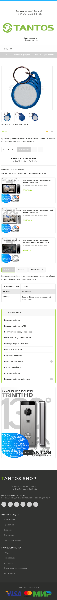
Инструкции (9, 573)
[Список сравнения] (55, 48)
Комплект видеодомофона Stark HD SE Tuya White (38, 211)
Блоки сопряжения (13, 355)
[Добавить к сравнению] (40, 149)
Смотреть (28, 453)
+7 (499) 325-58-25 (29, 13)
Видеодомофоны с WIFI (15, 326)
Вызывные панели (13, 349)
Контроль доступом (13, 361)
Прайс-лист (9, 525)
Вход (6, 552)
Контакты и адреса (12, 540)
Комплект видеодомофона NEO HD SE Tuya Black (37, 181)
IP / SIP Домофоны (12, 367)
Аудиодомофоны (12, 373)
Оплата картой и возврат (15, 568)
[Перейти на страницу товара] (11, 190)
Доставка (8, 563)
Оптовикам (9, 535)
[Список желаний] (49, 48)
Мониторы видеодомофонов (17, 337)
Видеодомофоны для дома (16, 343)
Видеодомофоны (12, 320)
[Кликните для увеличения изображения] (27, 88)
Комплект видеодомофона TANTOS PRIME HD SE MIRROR (36, 241)
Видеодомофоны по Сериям (17, 379)
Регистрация (9, 558)
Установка (9, 530)
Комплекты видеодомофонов (35, 185)
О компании (9, 519)
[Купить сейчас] (34, 149)
